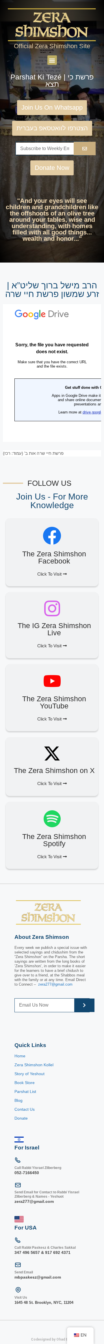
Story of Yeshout (29, 1073)
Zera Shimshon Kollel (33, 1065)
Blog (18, 1100)
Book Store (25, 1082)
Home (19, 1056)
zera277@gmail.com (55, 984)
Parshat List (25, 1091)
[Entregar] (84, 1005)
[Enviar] (85, 148)
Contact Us (24, 1109)
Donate (21, 1118)
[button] (52, 60)
